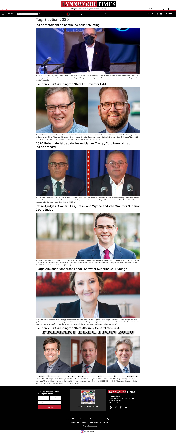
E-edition (151, 9)
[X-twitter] (152, 14)
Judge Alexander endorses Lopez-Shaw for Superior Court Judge (81, 269)
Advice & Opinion (162, 9)
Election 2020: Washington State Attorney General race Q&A (78, 328)
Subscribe (106, 14)
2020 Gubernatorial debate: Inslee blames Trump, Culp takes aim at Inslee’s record (83, 145)
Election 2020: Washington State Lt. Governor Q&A (71, 84)
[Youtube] (161, 14)
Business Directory (76, 14)
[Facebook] (148, 14)
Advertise (88, 14)
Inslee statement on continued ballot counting (68, 25)
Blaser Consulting (92, 426)
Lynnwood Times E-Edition (88, 406)
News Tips (106, 419)
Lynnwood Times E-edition (75, 419)
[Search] (39, 14)
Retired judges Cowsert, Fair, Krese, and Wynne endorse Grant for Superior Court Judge (88, 207)
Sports (172, 9)
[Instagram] (157, 14)
